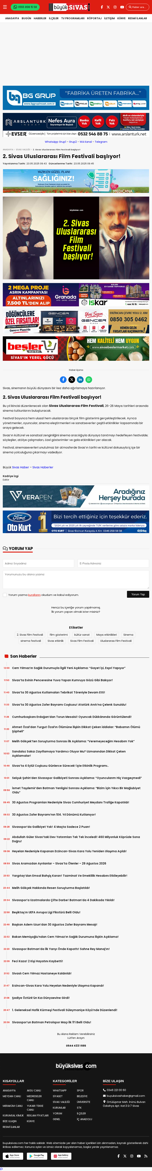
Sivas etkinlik (56, 641)
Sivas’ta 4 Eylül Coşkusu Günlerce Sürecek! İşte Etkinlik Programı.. (60, 766)
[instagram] (115, 7)
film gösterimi (59, 635)
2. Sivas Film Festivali (30, 635)
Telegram (101, 142)
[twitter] (108, 7)
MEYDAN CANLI (12, 1096)
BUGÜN (26, 18)
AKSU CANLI (34, 1090)
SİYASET (58, 1096)
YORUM (57, 1113)
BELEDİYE (82, 1096)
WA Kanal (86, 142)
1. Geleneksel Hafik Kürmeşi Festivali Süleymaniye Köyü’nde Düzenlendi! (64, 1010)
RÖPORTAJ (94, 18)
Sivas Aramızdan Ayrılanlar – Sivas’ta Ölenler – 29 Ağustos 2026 (59, 863)
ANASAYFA (12, 18)
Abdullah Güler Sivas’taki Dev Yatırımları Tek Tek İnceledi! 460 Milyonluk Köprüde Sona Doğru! (76, 839)
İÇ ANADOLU (84, 1119)
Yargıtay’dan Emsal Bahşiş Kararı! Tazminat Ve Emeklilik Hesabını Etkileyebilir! (69, 876)
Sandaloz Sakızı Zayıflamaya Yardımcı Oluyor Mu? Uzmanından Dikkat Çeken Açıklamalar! (69, 754)
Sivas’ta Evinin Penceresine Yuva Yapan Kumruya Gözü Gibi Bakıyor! (62, 680)
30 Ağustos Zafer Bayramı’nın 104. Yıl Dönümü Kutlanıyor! (54, 815)
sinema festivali (31, 641)
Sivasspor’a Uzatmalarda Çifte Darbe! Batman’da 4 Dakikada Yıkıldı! (63, 900)
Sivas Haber (20, 467)
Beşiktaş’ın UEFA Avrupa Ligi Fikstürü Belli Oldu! (46, 912)
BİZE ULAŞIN (9, 1121)
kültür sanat (82, 635)
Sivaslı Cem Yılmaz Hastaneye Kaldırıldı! (42, 973)
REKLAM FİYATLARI (38, 1115)
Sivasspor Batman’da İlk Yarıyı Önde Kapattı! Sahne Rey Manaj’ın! (61, 949)
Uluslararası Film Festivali (116, 641)
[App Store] (13, 1156)
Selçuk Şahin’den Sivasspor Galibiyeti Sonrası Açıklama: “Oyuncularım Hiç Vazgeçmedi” (77, 778)
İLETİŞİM (109, 18)
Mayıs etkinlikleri (106, 635)
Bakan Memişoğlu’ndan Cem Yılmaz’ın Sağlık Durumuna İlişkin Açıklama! (65, 937)
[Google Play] (37, 1156)
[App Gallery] (61, 1156)
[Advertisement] (76, 58)
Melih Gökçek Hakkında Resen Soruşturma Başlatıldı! (51, 888)
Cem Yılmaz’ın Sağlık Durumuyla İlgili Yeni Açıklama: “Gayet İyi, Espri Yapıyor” (68, 668)
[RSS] (145, 1156)
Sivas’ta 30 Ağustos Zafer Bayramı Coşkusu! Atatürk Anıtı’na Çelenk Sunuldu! (69, 705)
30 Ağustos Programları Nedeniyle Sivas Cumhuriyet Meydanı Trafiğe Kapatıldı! (70, 802)
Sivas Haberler (42, 467)
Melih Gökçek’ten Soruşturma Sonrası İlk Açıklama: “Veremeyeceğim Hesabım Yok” (73, 741)
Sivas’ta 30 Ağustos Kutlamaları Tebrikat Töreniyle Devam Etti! (58, 692)
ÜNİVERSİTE (83, 1102)
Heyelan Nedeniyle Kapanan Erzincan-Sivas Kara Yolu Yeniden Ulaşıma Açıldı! (69, 851)
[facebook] (102, 7)
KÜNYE (121, 18)
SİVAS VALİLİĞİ (23, 149)
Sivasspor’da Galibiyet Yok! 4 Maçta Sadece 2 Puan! (51, 827)
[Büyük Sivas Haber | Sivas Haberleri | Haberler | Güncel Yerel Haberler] (69, 7)
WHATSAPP (60, 1090)
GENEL (56, 1119)
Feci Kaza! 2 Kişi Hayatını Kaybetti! (37, 961)
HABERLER (40, 18)
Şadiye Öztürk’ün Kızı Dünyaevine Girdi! (41, 998)
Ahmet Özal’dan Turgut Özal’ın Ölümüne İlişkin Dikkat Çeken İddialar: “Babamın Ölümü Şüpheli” (76, 729)
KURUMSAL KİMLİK (13, 1115)
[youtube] (122, 7)
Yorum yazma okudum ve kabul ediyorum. (43, 595)
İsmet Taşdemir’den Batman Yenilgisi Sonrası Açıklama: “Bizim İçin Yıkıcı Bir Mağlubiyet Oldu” (76, 790)
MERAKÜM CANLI (13, 1106)
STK (79, 1108)
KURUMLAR (59, 1108)
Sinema (128, 635)
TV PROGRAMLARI (73, 18)
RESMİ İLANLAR (137, 18)
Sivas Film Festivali (82, 641)
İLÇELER (54, 18)
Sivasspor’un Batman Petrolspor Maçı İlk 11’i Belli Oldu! (51, 1022)
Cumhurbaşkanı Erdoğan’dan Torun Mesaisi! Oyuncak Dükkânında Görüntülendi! (72, 717)
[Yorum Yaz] (1, 1169)
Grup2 (73, 142)
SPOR (80, 1090)
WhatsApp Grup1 (55, 142)
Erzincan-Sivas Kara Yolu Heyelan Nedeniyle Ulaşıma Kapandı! (58, 986)
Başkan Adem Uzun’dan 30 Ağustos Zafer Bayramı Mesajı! (54, 924)
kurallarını (34, 595)
